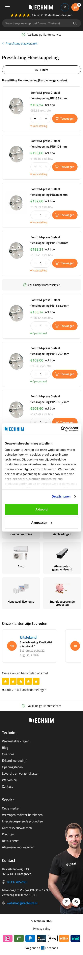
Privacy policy (41, 928)
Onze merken (11, 808)
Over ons (8, 754)
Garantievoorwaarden (17, 827)
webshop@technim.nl (22, 903)
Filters (44, 69)
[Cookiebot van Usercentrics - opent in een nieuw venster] (60, 429)
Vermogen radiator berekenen (22, 814)
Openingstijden (12, 767)
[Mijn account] (65, 7)
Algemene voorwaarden (18, 847)
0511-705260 (16, 881)
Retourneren (11, 840)
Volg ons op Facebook (41, 948)
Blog (5, 747)
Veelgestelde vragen (15, 741)
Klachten (8, 834)
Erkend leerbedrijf (14, 760)
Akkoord (41, 509)
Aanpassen (39, 522)
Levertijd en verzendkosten (20, 773)
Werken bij (9, 779)
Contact (7, 786)
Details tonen (61, 496)
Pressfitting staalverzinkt (21, 43)
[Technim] (41, 7)
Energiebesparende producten (22, 821)
